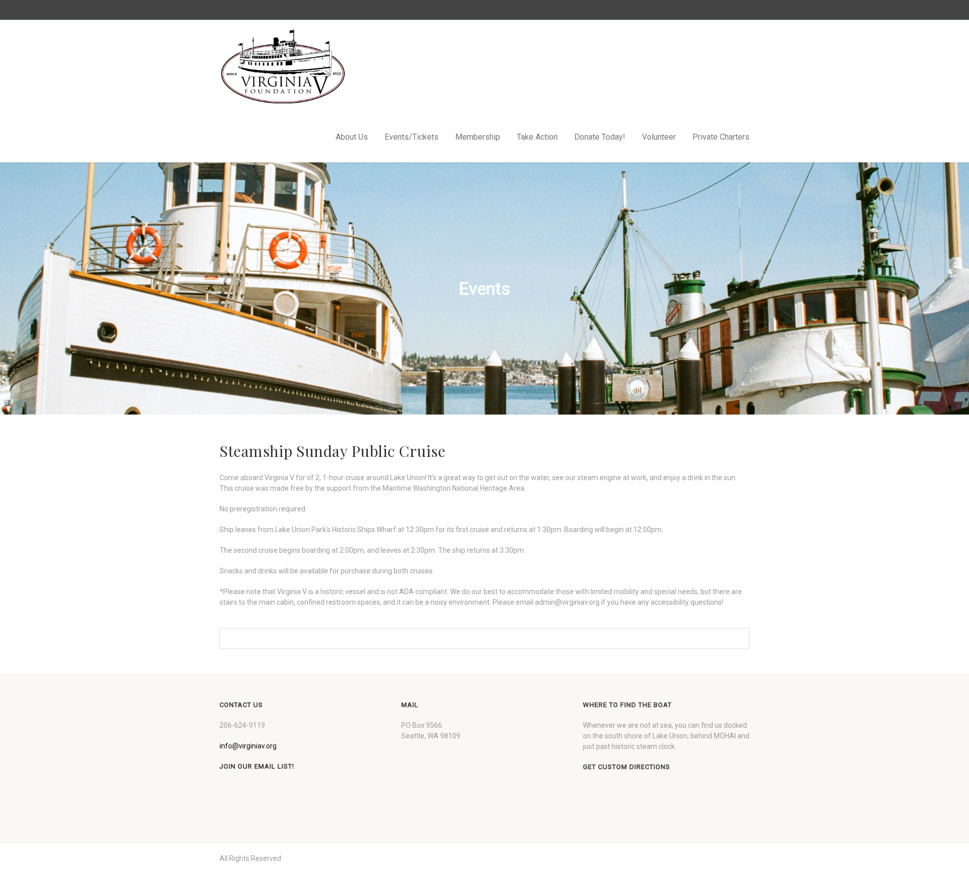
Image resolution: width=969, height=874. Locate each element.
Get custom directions (626, 767)
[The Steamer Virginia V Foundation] (283, 66)
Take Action (537, 137)
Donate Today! (599, 137)
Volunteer (659, 137)
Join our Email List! (257, 766)
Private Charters (720, 137)
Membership (477, 137)
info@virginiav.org (248, 746)
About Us (352, 137)
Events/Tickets (412, 137)
